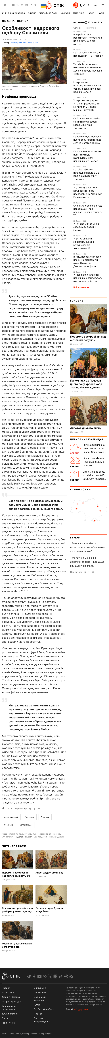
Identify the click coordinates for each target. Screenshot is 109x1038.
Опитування (40, 988)
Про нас (38, 1013)
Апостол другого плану (49, 872)
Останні (77, 27)
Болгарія (65, 13)
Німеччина (78, 13)
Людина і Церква (15, 21)
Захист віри (8, 992)
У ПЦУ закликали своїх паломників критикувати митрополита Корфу (87, 278)
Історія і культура (11, 1001)
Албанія (32, 13)
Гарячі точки (80, 489)
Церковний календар (87, 439)
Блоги (5, 1018)
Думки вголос (9, 1013)
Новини (79, 22)
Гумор (75, 537)
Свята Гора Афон (48, 13)
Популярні (90, 27)
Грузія (100, 13)
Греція (90, 13)
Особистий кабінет (44, 1009)
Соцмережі (40, 992)
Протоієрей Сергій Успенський (24, 42)
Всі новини (79, 287)
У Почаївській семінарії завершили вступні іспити (86, 226)
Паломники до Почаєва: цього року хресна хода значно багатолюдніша (87, 139)
